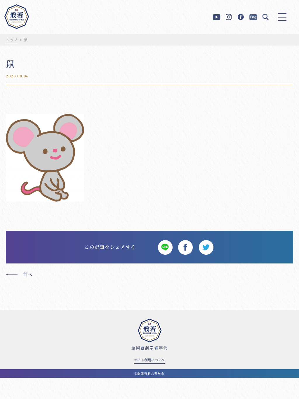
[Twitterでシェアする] (206, 247)
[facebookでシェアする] (185, 247)
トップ (12, 39)
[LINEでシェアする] (165, 247)
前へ (27, 274)
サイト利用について (149, 359)
